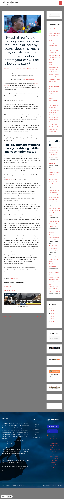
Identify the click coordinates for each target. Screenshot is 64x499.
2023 (52, 316)
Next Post (40, 316)
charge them (10, 179)
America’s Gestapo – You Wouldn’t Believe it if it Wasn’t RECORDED (54, 261)
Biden (6, 67)
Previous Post (6, 316)
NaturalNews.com (9, 290)
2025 (52, 311)
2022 (52, 319)
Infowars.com (8, 286)
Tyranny (24, 68)
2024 (52, 313)
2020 (52, 324)
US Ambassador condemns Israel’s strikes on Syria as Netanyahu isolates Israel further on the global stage (54, 177)
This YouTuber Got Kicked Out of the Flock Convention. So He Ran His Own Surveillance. (54, 69)
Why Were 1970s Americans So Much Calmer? (54, 248)
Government (27, 67)
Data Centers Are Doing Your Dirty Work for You (54, 129)
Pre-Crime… (52, 163)
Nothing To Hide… (54, 43)
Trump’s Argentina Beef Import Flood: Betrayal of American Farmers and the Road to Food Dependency (54, 117)
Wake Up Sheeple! (10, 2)
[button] (7, 496)
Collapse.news (14, 278)
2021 (52, 321)
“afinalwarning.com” (30, 79)
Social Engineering (15, 68)
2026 (52, 308)
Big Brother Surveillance (15, 67)
